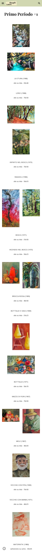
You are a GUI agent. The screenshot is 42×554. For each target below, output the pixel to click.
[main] (21, 14)
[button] (3, 3)
